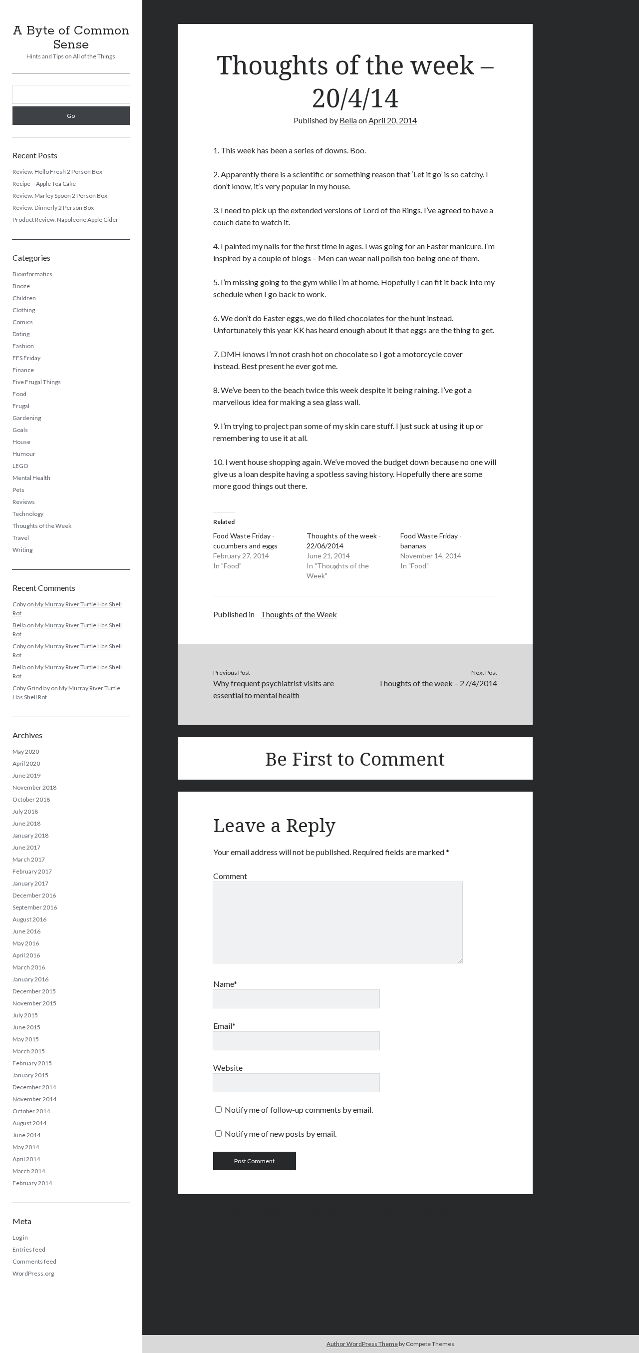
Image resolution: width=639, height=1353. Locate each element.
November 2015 (34, 1003)
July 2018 (25, 811)
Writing (22, 549)
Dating (20, 334)
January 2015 (30, 1075)
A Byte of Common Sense (70, 38)
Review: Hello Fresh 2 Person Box (57, 171)
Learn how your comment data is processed (384, 1212)
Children (24, 298)
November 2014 (34, 1099)
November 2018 (34, 787)
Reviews (23, 501)
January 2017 (30, 883)
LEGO (20, 465)
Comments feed (34, 1261)
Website (228, 1067)
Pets (18, 489)
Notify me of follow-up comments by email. (299, 1109)
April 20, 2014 (392, 120)
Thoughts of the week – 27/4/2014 (437, 683)
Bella (19, 625)
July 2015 (25, 1015)
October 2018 (31, 799)
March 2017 (28, 859)
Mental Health (31, 477)
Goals (20, 430)
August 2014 (29, 1123)
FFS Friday (26, 358)
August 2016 (29, 919)
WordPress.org (33, 1273)
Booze (21, 286)
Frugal (20, 406)
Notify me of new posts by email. (280, 1133)
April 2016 (26, 955)
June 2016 (26, 931)
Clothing (23, 310)
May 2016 (25, 943)
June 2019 (26, 775)
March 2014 (28, 1171)
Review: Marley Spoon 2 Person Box (59, 195)
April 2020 (26, 763)
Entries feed (28, 1249)
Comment (230, 876)
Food (19, 394)
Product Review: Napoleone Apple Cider (65, 219)
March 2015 (28, 1051)
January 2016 (30, 979)
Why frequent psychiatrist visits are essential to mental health (273, 689)
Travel (20, 537)
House (21, 442)
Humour (23, 453)
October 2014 (31, 1111)
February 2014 (32, 1183)
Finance (23, 370)
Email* (224, 1025)
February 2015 (32, 1063)
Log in (20, 1237)
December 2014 (34, 1087)
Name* (225, 983)
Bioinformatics (32, 274)
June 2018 (26, 823)
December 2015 (34, 991)
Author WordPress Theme (362, 1344)
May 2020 (25, 751)
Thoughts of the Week (41, 525)
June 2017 (26, 847)
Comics (22, 322)
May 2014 (25, 1147)
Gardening (26, 418)
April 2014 (26, 1159)
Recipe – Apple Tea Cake (44, 183)
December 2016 (34, 895)
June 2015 (26, 1027)
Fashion (23, 346)
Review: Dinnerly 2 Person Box (53, 207)
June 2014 (26, 1135)
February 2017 (32, 871)
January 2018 (30, 835)
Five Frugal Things (36, 382)
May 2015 (25, 1039)
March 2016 (28, 967)
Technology (27, 513)
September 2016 (34, 907)
